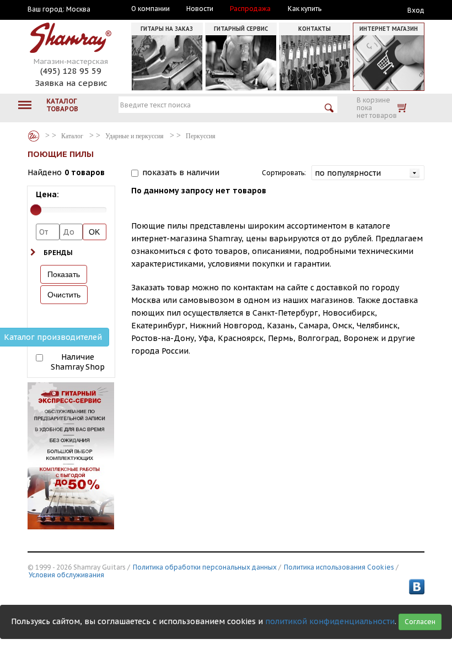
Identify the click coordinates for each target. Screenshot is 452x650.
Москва (78, 9)
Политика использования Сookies (339, 567)
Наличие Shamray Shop (78, 362)
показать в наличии (180, 172)
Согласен (420, 622)
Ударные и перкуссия (134, 136)
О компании (150, 9)
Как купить (304, 9)
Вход (415, 10)
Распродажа (250, 9)
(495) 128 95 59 (70, 71)
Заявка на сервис (71, 83)
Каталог (33, 136)
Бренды (58, 252)
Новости (199, 9)
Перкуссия (201, 136)
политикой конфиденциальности (330, 621)
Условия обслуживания (66, 575)
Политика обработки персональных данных (205, 567)
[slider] (35, 209)
